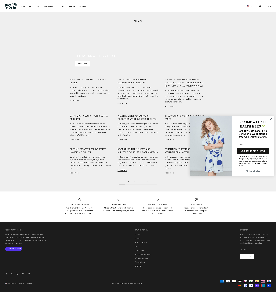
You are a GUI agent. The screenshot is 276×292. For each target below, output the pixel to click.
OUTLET (62, 6)
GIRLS (23, 6)
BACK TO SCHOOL (49, 6)
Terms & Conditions (143, 254)
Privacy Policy (140, 262)
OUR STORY (82, 6)
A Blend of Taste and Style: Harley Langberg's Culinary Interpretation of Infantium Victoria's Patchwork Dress (184, 82)
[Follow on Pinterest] (23, 274)
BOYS (30, 6)
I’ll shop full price (253, 171)
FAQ (136, 246)
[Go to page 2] (154, 182)
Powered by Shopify (135, 283)
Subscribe (247, 257)
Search (138, 234)
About (137, 238)
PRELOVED (72, 6)
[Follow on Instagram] (17, 274)
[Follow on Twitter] (12, 274)
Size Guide (139, 250)
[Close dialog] (271, 119)
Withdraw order (141, 258)
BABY (38, 6)
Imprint (138, 266)
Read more (82, 64)
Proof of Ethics (141, 242)
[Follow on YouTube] (29, 274)
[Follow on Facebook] (6, 274)
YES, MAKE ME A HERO (253, 151)
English (29, 283)
